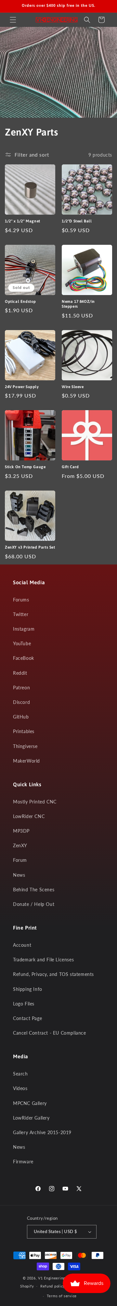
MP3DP (21, 831)
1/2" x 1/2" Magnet (22, 221)
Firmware (23, 1161)
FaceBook (23, 658)
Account (22, 945)
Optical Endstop (20, 301)
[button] (13, 20)
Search (20, 1073)
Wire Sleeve (73, 387)
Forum (20, 860)
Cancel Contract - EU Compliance (49, 1033)
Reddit (20, 673)
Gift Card (70, 467)
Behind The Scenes (33, 889)
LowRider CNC (29, 816)
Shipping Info (27, 989)
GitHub (21, 716)
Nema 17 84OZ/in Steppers (78, 304)
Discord (21, 702)
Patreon (21, 687)
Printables (23, 731)
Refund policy (52, 1286)
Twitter (20, 614)
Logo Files (23, 1003)
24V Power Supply (22, 387)
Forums (21, 599)
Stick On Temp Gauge (25, 467)
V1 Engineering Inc (55, 1278)
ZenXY (20, 845)
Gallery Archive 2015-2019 (42, 1132)
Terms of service (62, 1296)
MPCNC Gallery (30, 1103)
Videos (20, 1088)
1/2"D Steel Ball (77, 221)
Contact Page (27, 1018)
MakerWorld (26, 761)
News (19, 875)
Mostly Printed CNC (35, 801)
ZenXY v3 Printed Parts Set (30, 547)
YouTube (22, 643)
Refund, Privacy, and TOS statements (53, 974)
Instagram (23, 629)
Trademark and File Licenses (43, 959)
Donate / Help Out (33, 904)
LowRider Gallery (31, 1118)
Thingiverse (25, 746)
